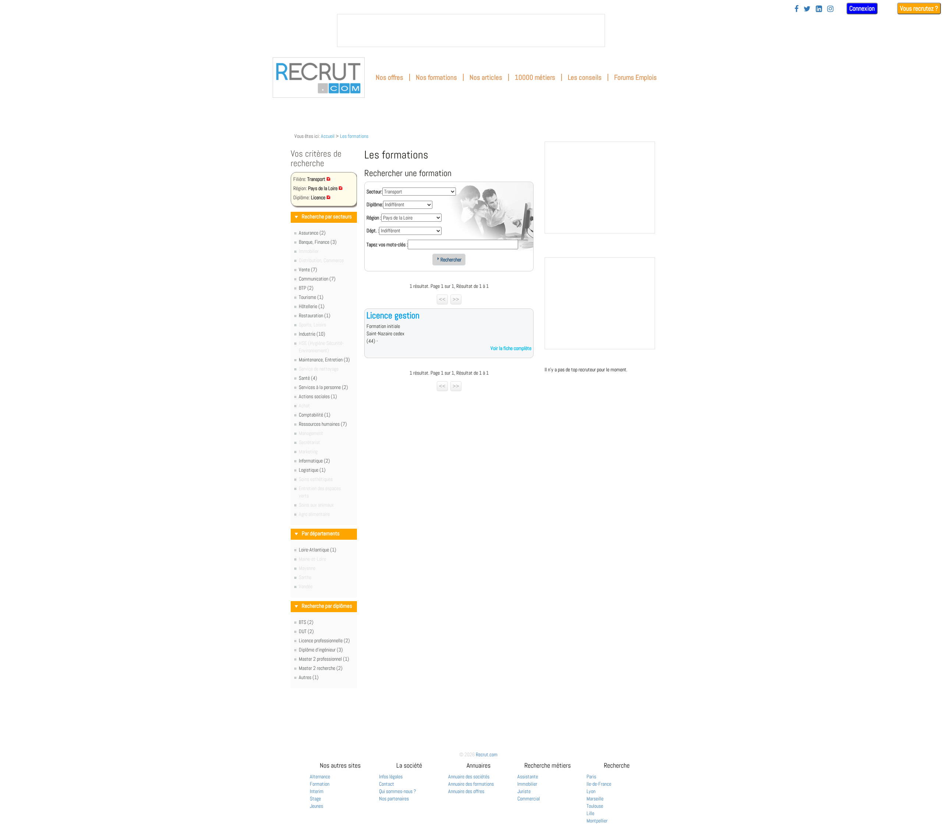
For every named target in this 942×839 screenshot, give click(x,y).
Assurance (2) (312, 232)
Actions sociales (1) (318, 396)
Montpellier (597, 820)
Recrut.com (486, 754)
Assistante (527, 776)
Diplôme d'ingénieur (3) (321, 649)
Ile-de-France (599, 784)
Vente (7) (308, 269)
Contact (386, 784)
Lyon (591, 791)
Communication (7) (317, 278)
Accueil (327, 136)
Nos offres (389, 77)
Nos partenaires (394, 798)
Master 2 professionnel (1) (324, 659)
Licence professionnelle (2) (324, 640)
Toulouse (595, 806)
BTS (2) (306, 622)
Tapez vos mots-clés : (387, 244)
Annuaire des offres (466, 791)
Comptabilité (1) (314, 414)
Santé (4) (308, 378)
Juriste (524, 791)
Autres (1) (309, 677)
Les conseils (585, 77)
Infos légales (391, 776)
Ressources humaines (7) (323, 424)
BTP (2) (306, 288)
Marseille (595, 798)
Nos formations (436, 77)
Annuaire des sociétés (468, 776)
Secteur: (374, 191)
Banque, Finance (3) (318, 242)
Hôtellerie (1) (312, 306)
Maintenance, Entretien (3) (324, 359)
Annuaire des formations (471, 784)
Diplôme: (374, 204)
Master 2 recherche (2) (321, 668)
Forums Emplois (635, 77)
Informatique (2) (314, 460)
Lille (590, 813)
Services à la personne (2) (323, 387)
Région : (373, 217)
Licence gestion (392, 315)
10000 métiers (535, 77)
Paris (591, 776)
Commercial (528, 798)
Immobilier (527, 784)
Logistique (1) (312, 470)
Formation (319, 784)
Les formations (354, 136)
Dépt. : (372, 230)
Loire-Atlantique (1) (317, 549)
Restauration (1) (314, 315)
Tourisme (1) (311, 297)
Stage (315, 798)
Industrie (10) (312, 334)
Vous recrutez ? (919, 8)
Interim (316, 791)
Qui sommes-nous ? (397, 791)
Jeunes (316, 806)
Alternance (320, 776)
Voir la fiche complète (511, 348)
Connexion (862, 8)
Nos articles (486, 77)
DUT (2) (306, 631)
